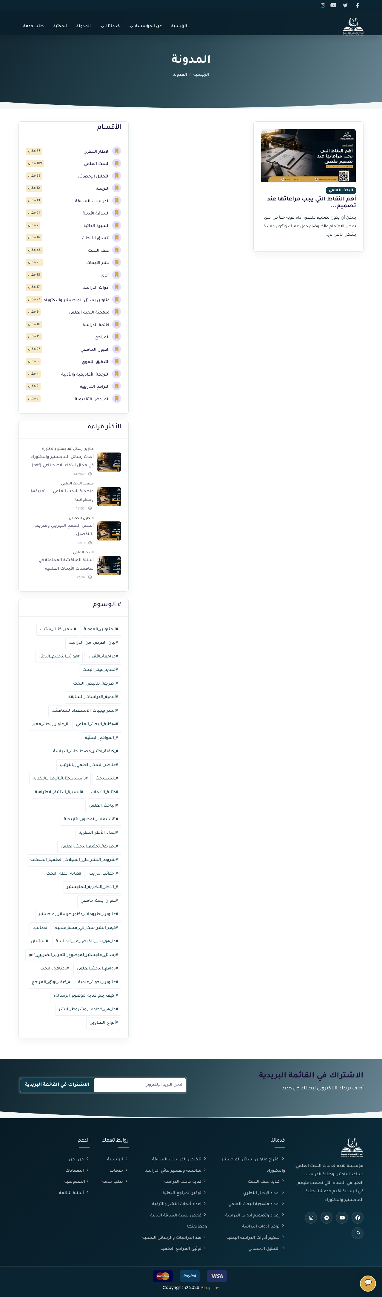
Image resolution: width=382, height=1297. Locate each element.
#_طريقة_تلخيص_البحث (95, 684)
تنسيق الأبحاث (96, 238)
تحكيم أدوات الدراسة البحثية (254, 1238)
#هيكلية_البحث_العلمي (97, 724)
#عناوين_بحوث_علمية (98, 982)
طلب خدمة (33, 26)
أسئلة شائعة (72, 1193)
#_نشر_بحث (107, 778)
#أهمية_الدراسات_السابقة (93, 697)
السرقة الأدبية (97, 213)
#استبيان (39, 941)
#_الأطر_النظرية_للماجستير (92, 887)
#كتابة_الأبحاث (104, 792)
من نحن (77, 1159)
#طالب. (40, 928)
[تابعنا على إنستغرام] (323, 5)
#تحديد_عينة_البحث (100, 670)
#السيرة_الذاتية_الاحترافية (59, 792)
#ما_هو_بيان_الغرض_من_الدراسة (87, 941)
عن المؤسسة (148, 26)
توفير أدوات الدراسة (261, 1227)
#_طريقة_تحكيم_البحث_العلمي (89, 846)
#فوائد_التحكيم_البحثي (58, 656)
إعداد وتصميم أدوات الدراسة (253, 1215)
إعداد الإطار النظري (262, 1193)
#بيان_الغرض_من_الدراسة (93, 643)
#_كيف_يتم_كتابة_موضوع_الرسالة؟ (85, 996)
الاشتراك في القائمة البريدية (57, 1085)
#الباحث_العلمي (103, 806)
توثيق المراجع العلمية (182, 1249)
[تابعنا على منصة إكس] (346, 5)
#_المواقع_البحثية (101, 738)
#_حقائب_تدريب (103, 874)
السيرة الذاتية (97, 226)
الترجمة (103, 189)
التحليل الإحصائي (94, 177)
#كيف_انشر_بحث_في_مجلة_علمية (86, 928)
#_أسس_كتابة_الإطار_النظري (60, 778)
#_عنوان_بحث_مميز (50, 724)
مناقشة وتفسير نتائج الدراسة (174, 1171)
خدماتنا (113, 26)
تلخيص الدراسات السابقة (177, 1159)
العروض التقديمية (93, 399)
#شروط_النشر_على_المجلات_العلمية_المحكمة (74, 860)
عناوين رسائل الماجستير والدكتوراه (77, 300)
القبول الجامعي (96, 350)
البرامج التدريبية (95, 387)
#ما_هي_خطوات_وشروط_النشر (88, 1009)
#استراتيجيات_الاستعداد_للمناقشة (85, 711)
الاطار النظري (97, 152)
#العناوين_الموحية (101, 629)
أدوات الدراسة (97, 288)
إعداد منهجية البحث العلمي (254, 1204)
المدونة (83, 26)
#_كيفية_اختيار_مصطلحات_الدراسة (85, 751)
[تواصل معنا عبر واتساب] (357, 1233)
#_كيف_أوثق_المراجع (51, 982)
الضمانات (75, 1171)
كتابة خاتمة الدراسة (183, 1182)
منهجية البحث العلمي (90, 313)
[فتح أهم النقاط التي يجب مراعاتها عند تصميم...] (308, 155)
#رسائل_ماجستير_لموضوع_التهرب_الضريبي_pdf (73, 955)
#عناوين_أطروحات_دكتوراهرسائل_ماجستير (78, 914)
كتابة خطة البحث (264, 1182)
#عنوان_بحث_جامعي (99, 901)
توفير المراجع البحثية (183, 1193)
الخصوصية (74, 1182)
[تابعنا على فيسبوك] (357, 5)
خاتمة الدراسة (97, 325)
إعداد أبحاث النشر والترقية (177, 1204)
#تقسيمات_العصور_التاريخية (91, 819)
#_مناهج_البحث (54, 968)
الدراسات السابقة (93, 201)
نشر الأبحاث (98, 263)
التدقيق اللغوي (96, 362)
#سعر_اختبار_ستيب (58, 629)
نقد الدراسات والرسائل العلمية (172, 1238)
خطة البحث (99, 251)
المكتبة (60, 26)
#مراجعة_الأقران (102, 656)
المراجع (103, 337)
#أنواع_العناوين (104, 1023)
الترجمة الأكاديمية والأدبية (86, 375)
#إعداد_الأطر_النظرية (98, 833)
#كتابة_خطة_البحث (63, 874)
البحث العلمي (97, 164)
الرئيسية (179, 26)
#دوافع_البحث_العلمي (97, 968)
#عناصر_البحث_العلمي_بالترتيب (89, 765)
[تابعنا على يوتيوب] (335, 5)
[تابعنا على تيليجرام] (326, 1218)
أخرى (106, 276)
